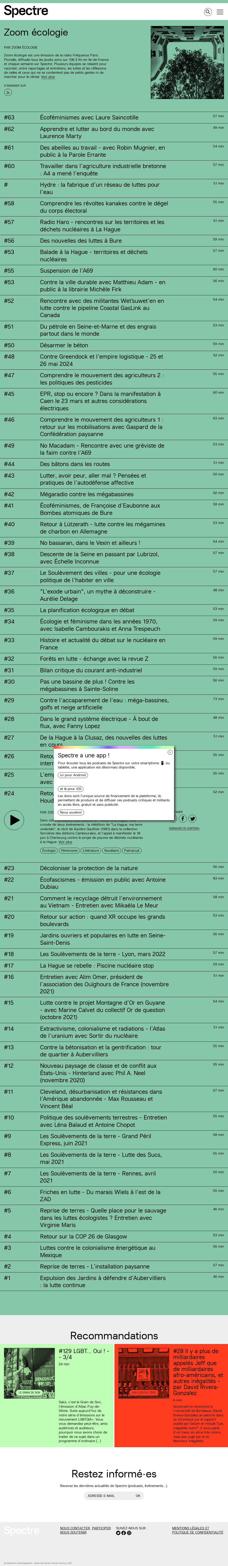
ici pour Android (73, 775)
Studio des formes (42, 1563)
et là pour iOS (70, 789)
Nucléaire (111, 850)
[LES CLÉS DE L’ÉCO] (143, 1398)
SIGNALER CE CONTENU (184, 828)
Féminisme (69, 850)
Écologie (48, 850)
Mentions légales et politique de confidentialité (197, 1530)
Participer (101, 1528)
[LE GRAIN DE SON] (29, 1398)
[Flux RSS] (8, 92)
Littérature (91, 850)
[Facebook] (183, 819)
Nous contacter (75, 1528)
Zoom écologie (25, 47)
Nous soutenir (71, 812)
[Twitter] (192, 819)
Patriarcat (131, 850)
